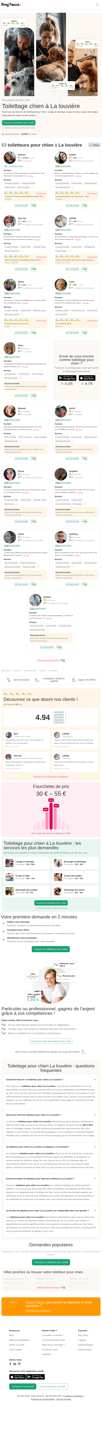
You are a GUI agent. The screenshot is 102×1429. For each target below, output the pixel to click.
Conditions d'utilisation (73, 1396)
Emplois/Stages (85, 1345)
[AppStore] (87, 378)
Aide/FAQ (46, 1354)
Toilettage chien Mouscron (14, 1283)
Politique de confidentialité (43, 1399)
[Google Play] (67, 378)
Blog (11, 1335)
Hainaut (42, 671)
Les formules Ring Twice (53, 1340)
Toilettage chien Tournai (78, 1279)
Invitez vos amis (16, 1345)
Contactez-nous (49, 1349)
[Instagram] (19, 1364)
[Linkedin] (15, 1364)
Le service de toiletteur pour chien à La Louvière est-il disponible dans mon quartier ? (47, 1210)
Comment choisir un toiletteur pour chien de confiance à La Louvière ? (40, 1178)
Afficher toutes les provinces (48, 1287)
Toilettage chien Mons (45, 1279)
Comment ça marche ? (53, 1335)
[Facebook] (10, 1364)
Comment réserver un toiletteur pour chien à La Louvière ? (34, 1079)
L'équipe (82, 1340)
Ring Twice (5, 671)
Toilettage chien (29, 671)
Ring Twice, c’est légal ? (53, 1345)
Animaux (16, 671)
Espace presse (85, 1349)
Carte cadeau (15, 1349)
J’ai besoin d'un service (23, 1386)
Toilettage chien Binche (78, 1283)
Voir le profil (22, 205)
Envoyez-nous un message (38, 1310)
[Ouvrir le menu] (97, 5)
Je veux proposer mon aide (52, 1386)
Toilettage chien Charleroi (13, 1279)
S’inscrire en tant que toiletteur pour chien (51, 1041)
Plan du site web (63, 1399)
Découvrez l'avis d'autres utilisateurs (51, 776)
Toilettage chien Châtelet (46, 1283)
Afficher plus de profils (48, 660)
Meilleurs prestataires (19, 1340)
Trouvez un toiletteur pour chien (19, 122)
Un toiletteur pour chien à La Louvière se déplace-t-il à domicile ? (37, 1147)
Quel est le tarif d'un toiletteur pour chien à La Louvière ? (33, 1115)
